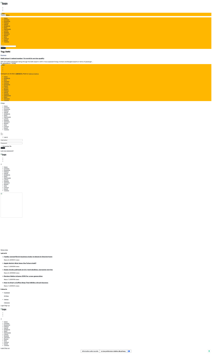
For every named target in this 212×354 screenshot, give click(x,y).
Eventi (6, 40)
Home (6, 18)
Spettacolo (7, 29)
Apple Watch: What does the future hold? (20, 263)
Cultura (6, 38)
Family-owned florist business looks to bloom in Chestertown (28, 257)
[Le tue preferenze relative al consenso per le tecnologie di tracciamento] (209, 351)
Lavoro (6, 31)
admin (5, 63)
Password (4, 143)
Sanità (6, 24)
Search (3, 48)
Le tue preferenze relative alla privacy (113, 351)
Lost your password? (7, 151)
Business (3, 55)
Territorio (7, 34)
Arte (5, 37)
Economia (7, 21)
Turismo (6, 42)
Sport (5, 27)
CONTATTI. (19, 74)
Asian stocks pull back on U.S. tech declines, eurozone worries (28, 270)
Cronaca (6, 20)
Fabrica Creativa (33, 74)
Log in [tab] (6, 137)
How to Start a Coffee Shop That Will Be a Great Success (26, 283)
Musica (6, 35)
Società (6, 32)
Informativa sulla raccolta (90, 351)
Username (4, 140)
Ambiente (7, 26)
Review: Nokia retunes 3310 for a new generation (23, 276)
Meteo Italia (4, 250)
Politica (6, 23)
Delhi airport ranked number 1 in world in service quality (22, 58)
